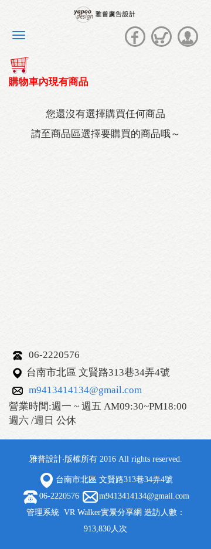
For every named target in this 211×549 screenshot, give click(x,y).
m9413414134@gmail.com (85, 389)
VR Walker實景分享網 (103, 512)
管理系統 (42, 512)
